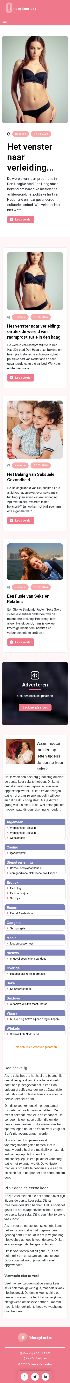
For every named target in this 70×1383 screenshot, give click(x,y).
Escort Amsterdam (21, 913)
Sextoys (15, 898)
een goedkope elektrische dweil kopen (33, 873)
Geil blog (15, 888)
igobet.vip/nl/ (18, 853)
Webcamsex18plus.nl (23, 828)
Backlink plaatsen (35, 707)
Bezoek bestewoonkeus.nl (26, 868)
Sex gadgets (17, 928)
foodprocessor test (21, 943)
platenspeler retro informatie (27, 973)
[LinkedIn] (45, 1377)
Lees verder (23, 219)
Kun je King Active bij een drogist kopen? (35, 1019)
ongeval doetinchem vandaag (28, 958)
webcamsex (17, 838)
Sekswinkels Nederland (24, 1034)
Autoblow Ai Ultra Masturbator (28, 1004)
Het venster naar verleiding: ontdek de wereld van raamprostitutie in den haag (33, 331)
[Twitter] (35, 1377)
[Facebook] (24, 1377)
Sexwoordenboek (21, 989)
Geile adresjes (19, 893)
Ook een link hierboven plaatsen (35, 1047)
